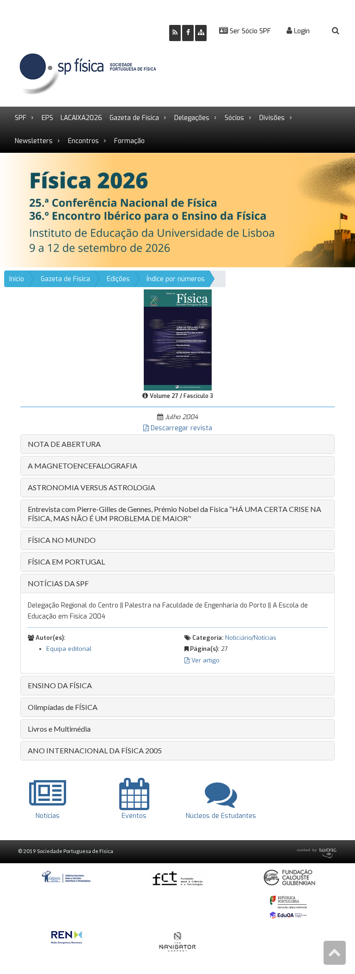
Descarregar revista (180, 428)
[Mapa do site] (201, 33)
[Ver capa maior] (178, 339)
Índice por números (176, 279)
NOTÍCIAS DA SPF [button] (58, 583)
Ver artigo (205, 660)
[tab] (177, 444)
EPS (47, 118)
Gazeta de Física (134, 118)
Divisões (272, 118)
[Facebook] (188, 33)
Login (301, 31)
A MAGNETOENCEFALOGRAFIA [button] (82, 465)
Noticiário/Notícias (250, 638)
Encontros (83, 141)
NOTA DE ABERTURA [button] (64, 443)
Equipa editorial (69, 649)
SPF (20, 118)
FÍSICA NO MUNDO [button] (62, 539)
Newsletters (34, 141)
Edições (118, 279)
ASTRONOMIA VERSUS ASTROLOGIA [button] (91, 487)
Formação (129, 141)
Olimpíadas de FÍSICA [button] (63, 707)
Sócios (234, 118)
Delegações (191, 118)
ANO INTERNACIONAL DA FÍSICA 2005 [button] (95, 750)
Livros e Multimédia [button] (59, 728)
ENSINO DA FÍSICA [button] (60, 685)
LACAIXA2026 (81, 118)
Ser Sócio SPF (249, 31)
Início (16, 279)
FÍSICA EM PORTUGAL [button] (66, 561)
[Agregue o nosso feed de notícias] (175, 33)
